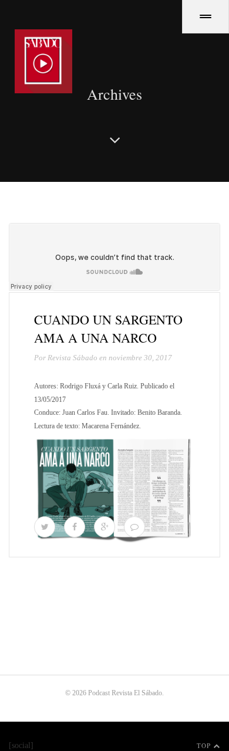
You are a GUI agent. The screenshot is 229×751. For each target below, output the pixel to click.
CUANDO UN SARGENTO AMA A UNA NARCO (108, 328)
